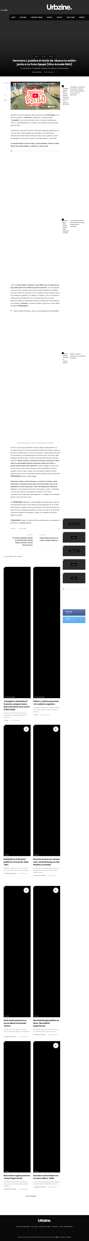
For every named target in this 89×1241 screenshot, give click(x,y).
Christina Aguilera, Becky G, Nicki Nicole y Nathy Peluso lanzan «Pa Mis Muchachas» (23, 541)
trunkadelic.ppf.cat (25, 523)
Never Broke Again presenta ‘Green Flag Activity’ (17, 1177)
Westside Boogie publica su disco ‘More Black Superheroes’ (46, 1023)
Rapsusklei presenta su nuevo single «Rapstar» (49, 539)
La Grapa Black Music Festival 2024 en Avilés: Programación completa (77, 223)
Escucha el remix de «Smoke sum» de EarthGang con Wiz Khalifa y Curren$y (46, 862)
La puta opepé (22, 528)
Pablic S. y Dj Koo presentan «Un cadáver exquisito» (46, 702)
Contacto (55, 1226)
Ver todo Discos (31, 1196)
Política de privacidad (22, 1226)
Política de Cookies (45, 1226)
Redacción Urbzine (10, 873)
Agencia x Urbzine (36, 72)
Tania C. (69, 1237)
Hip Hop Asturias (10, 697)
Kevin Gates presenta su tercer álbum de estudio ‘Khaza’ (15, 1023)
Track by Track (36, 17)
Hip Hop (59, 17)
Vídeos (51, 56)
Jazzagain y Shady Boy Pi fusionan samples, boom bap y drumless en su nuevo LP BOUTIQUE (17, 705)
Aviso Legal (34, 1226)
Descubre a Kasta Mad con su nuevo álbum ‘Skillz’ (45, 1177)
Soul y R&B (71, 17)
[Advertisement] (76, 501)
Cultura (23, 17)
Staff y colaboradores (66, 1226)
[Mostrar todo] (74, 524)
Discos (49, 17)
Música (82, 17)
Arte (13, 17)
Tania (6, 720)
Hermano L (13, 528)
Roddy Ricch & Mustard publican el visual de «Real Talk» (16, 862)
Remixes (36, 855)
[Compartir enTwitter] (5, 100)
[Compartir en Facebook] (5, 95)
